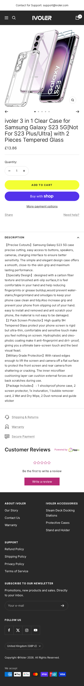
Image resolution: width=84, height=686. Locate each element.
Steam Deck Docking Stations (60, 512)
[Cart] (77, 18)
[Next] (77, 111)
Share (9, 215)
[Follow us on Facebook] (9, 630)
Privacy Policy (14, 564)
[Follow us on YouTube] (35, 630)
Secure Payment (23, 436)
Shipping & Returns (25, 417)
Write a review (42, 481)
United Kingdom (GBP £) (22, 645)
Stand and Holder (58, 530)
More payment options (42, 206)
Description (14, 237)
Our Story (11, 510)
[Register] (62, 605)
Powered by (61, 449)
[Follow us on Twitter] (17, 630)
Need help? (71, 215)
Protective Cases (58, 523)
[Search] (14, 18)
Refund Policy (14, 549)
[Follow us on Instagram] (26, 630)
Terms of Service (16, 571)
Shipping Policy (15, 556)
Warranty (18, 427)
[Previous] (6, 111)
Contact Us (12, 518)
